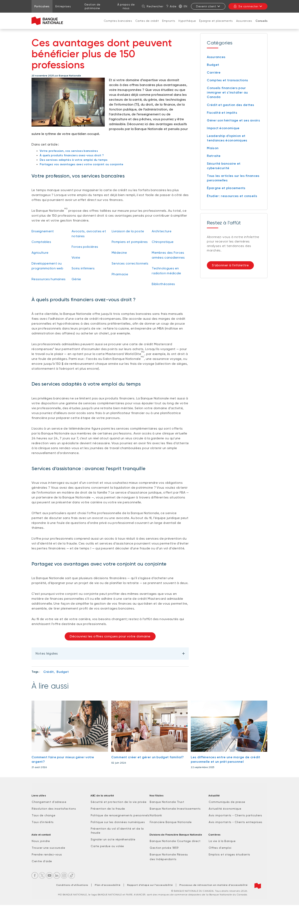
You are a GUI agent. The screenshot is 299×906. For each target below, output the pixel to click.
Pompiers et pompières (130, 242)
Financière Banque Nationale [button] (171, 822)
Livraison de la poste (128, 231)
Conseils (261, 21)
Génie (76, 279)
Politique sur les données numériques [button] (118, 822)
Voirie (76, 257)
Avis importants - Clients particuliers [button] (235, 815)
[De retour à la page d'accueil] (47, 21)
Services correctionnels (130, 263)
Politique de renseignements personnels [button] (120, 815)
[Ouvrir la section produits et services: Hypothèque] (187, 24)
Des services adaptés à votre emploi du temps (73, 160)
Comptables (41, 242)
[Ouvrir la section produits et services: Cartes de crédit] (147, 24)
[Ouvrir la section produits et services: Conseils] (261, 25)
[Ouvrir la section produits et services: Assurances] (244, 24)
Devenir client (206, 6)
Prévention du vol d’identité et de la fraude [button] (117, 830)
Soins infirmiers (83, 268)
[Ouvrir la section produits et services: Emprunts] (168, 24)
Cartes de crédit (147, 20)
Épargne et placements (216, 20)
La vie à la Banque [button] (222, 841)
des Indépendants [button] (163, 859)
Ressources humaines (49, 279)
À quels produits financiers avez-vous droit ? (72, 155)
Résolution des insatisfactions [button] (54, 808)
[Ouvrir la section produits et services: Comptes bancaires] (118, 24)
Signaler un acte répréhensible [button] (113, 839)
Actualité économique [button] (225, 808)
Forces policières (85, 247)
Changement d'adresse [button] (49, 801)
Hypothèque (187, 20)
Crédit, (49, 672)
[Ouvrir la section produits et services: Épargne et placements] (216, 24)
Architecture (161, 231)
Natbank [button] (156, 815)
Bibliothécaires (163, 284)
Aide (173, 6)
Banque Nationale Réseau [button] (169, 854)
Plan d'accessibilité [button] (107, 885)
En (185, 6)
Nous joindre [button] (41, 841)
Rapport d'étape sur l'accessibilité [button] (150, 885)
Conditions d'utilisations (72, 885)
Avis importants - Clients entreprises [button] (235, 822)
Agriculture (40, 253)
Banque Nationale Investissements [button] (175, 808)
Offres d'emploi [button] (220, 847)
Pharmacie (120, 274)
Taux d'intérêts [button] (43, 822)
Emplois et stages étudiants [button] (229, 854)
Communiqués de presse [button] (227, 801)
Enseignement (43, 231)
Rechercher (155, 6)
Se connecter (248, 6)
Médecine (119, 253)
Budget (63, 672)
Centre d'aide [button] (42, 861)
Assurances (244, 20)
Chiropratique (163, 242)
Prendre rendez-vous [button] (47, 854)
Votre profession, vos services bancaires (69, 151)
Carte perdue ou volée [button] (107, 846)
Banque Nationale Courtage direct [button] (175, 841)
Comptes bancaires (118, 20)
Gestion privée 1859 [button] (164, 847)
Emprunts (168, 20)
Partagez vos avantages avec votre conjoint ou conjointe (81, 164)
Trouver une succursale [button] (48, 847)
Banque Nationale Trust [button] (167, 801)
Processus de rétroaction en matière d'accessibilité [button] (213, 885)
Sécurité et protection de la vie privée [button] (119, 801)
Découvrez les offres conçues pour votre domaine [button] (110, 636)
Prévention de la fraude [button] (108, 808)
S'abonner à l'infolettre (230, 265)
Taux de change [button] (43, 815)
